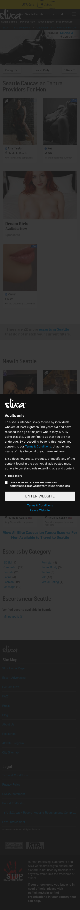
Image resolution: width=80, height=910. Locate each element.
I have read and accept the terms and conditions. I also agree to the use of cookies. (40, 484)
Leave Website (40, 510)
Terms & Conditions (38, 446)
